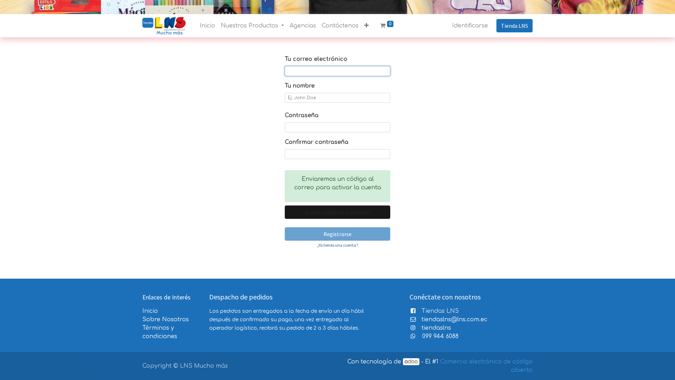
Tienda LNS (514, 25)
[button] (366, 26)
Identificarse (470, 26)
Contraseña (302, 115)
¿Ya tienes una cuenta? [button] (337, 245)
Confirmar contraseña (316, 142)
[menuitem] (207, 26)
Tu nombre (300, 86)
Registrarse (337, 234)
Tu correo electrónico (316, 59)
